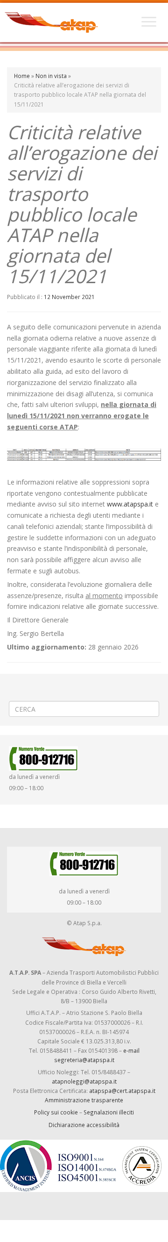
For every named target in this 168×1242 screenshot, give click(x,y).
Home (22, 75)
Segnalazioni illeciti (109, 1112)
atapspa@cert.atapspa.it (122, 1090)
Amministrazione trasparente (84, 1100)
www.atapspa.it (130, 504)
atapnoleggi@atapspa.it (84, 1081)
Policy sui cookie (56, 1112)
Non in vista (51, 75)
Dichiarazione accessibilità (84, 1124)
